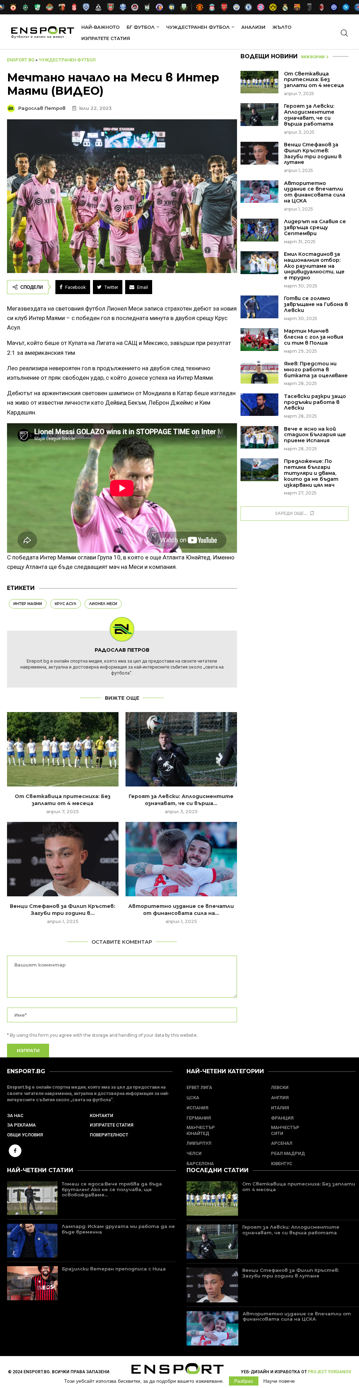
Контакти (101, 1115)
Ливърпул (199, 1143)
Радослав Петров (42, 108)
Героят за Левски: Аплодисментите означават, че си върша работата (309, 115)
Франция (282, 1118)
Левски (280, 1087)
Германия (199, 1118)
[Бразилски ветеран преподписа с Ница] (32, 1283)
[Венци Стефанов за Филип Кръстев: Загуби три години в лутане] (62, 859)
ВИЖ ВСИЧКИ (313, 57)
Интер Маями (27, 604)
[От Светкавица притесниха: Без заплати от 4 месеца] (62, 749)
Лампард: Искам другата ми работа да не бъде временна (118, 1229)
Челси (194, 1153)
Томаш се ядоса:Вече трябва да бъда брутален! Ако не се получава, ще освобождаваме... (112, 1189)
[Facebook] (15, 1150)
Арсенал (281, 1143)
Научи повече (279, 1381)
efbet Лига (199, 1087)
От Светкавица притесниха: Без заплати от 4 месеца (314, 80)
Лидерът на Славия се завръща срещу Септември (315, 227)
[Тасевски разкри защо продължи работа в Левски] (259, 404)
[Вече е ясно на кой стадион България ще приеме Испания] (259, 437)
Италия (280, 1107)
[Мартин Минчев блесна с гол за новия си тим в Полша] (259, 339)
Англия (280, 1097)
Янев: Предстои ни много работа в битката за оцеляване (316, 369)
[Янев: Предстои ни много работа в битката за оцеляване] (259, 372)
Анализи (253, 27)
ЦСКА (193, 1097)
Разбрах (243, 1381)
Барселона (200, 1163)
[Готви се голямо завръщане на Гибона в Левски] (259, 306)
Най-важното (100, 27)
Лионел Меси (103, 604)
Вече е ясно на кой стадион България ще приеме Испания (315, 435)
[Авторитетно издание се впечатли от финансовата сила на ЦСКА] (181, 859)
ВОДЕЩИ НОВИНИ (269, 56)
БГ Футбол (141, 27)
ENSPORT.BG (26, 1071)
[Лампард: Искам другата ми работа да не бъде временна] (32, 1240)
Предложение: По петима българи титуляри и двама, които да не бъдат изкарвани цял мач (311, 473)
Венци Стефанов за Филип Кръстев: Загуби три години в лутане (312, 153)
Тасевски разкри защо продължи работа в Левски (315, 402)
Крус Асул (65, 604)
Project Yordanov (329, 1371)
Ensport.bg (20, 59)
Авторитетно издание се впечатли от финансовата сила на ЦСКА (314, 192)
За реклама (21, 1125)
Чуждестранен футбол (198, 27)
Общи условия (25, 1134)
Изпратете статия (105, 38)
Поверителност (109, 1134)
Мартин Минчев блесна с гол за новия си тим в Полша (313, 337)
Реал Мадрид (288, 1153)
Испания (197, 1107)
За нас (15, 1115)
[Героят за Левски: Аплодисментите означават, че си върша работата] (181, 749)
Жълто (281, 27)
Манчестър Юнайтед (201, 1130)
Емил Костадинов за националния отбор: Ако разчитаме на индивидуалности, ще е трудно (314, 266)
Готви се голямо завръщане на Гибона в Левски (316, 304)
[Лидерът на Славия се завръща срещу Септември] (259, 230)
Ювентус (281, 1163)
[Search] (344, 33)
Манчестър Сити (285, 1130)
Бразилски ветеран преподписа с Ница (114, 1268)
